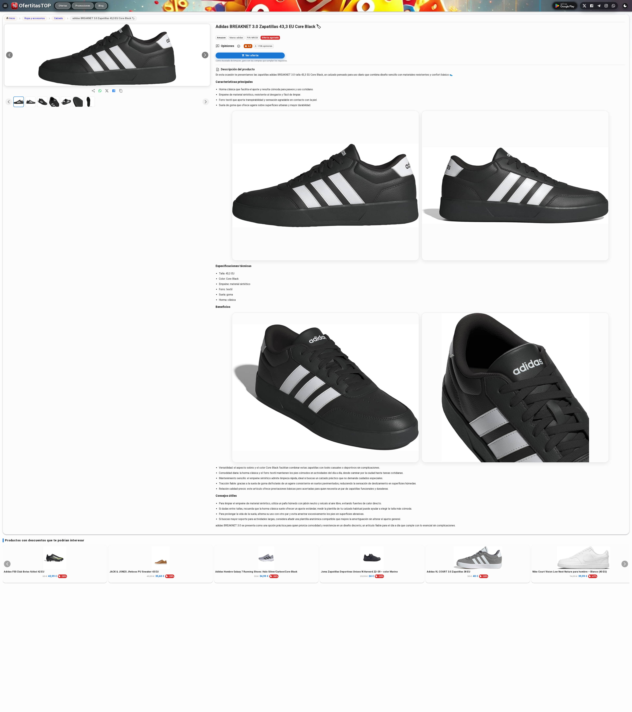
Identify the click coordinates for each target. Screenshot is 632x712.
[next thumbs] (205, 101)
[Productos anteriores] (7, 564)
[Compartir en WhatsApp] (100, 91)
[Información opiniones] (238, 46)
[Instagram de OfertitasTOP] (606, 5)
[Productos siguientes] (624, 564)
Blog (101, 5)
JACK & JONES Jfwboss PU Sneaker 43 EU (134, 571)
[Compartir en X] (107, 91)
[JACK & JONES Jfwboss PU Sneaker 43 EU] (160, 557)
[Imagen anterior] (9, 55)
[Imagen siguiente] (205, 55)
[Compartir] (93, 91)
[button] (10, 18)
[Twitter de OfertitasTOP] (584, 5)
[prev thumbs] (8, 101)
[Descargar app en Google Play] (565, 5)
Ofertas (63, 5)
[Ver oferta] (107, 55)
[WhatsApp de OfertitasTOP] (613, 5)
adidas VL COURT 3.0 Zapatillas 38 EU (448, 571)
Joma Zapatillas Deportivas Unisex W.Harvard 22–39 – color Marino (359, 571)
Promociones (82, 5)
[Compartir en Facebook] (114, 91)
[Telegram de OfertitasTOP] (599, 5)
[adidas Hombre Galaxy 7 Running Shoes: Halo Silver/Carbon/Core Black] (266, 557)
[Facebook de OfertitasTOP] (591, 5)
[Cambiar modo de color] (625, 6)
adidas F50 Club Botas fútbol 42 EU (24, 571)
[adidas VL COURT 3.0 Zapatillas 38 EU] (478, 557)
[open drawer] (5, 5)
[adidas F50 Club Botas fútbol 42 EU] (55, 557)
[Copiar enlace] (121, 91)
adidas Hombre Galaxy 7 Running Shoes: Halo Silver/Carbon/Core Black (256, 571)
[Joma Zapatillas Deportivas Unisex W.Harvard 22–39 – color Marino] (372, 557)
